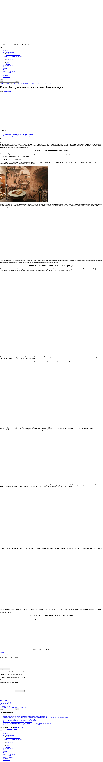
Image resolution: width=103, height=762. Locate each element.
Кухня (5, 68)
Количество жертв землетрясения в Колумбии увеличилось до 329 (21, 724)
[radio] (53, 660)
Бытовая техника (8, 67)
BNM (15, 729)
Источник (2, 652)
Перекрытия (9, 58)
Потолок (5, 75)
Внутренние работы (9, 52)
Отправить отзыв (20, 690)
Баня (7, 62)
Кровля (8, 64)
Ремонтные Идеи (18, 727)
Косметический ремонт (9, 71)
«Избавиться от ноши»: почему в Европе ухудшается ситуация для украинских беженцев (27, 723)
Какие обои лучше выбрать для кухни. (14, 133)
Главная (5, 50)
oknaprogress (7, 91)
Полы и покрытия (8, 74)
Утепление (6, 69)
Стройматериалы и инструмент (12, 56)
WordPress (9, 729)
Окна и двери (7, 72)
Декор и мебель (16, 83)
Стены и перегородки (46, 83)
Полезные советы (8, 65)
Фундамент (9, 59)
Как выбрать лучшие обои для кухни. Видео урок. (17, 136)
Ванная (8, 53)
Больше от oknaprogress (6, 702)
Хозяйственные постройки (11, 61)
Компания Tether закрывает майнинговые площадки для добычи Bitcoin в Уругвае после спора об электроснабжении (35, 719)
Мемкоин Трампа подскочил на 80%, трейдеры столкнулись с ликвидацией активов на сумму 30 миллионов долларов (35, 717)
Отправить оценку (5, 669)
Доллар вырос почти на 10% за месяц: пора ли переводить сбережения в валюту (25, 716)
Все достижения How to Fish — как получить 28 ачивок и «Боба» (21, 720)
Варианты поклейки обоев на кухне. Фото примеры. (18, 134)
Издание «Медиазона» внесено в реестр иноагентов (17, 722)
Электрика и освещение (13, 55)
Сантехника (6, 77)
